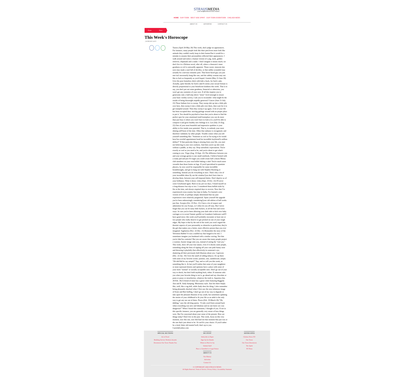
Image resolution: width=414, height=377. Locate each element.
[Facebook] (151, 48)
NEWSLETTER (251, 2)
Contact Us (222, 24)
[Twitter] (157, 48)
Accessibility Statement (224, 369)
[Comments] (163, 48)
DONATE (264, 2)
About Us (193, 24)
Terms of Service (201, 369)
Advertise (207, 24)
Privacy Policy (211, 369)
